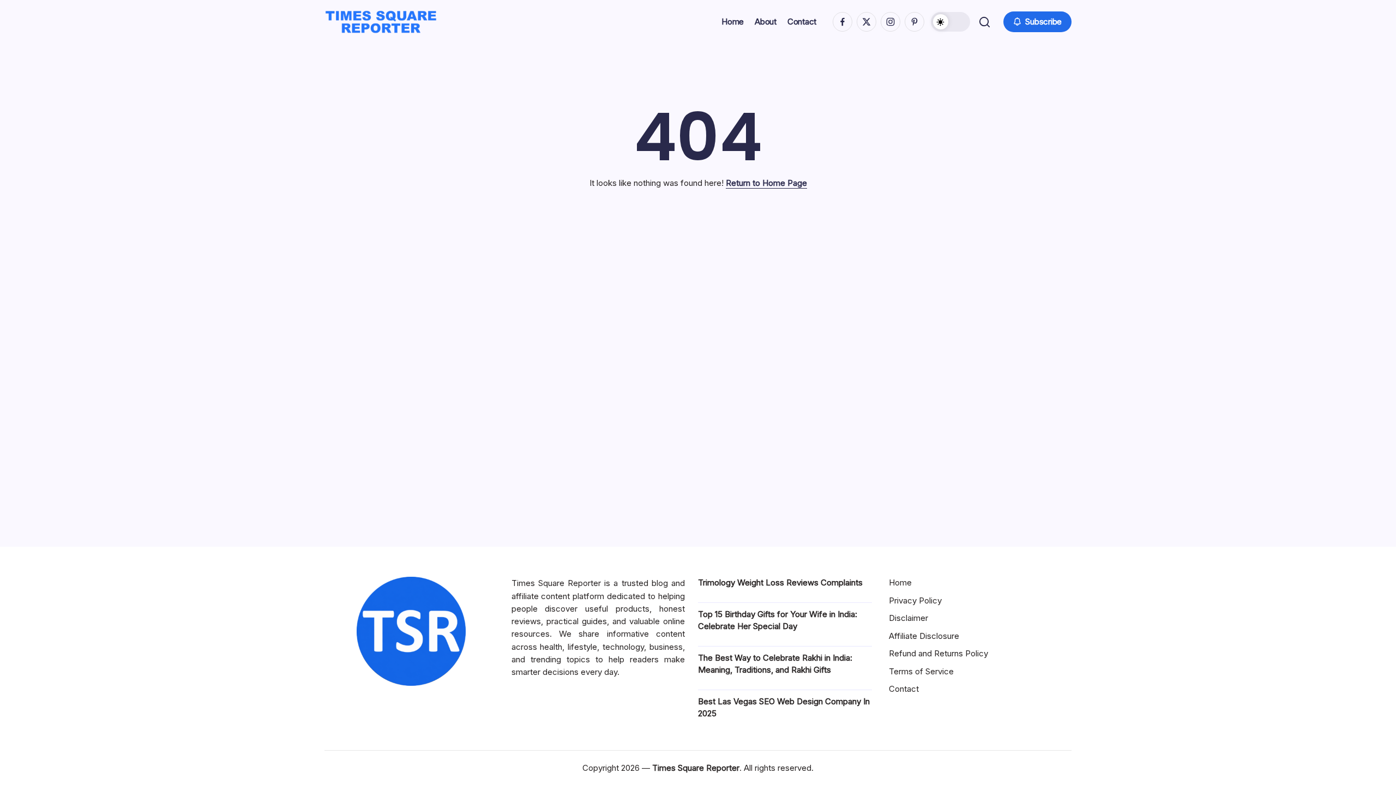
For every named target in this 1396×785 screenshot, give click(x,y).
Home (900, 582)
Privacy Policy (915, 600)
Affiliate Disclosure (924, 636)
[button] (950, 22)
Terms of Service (921, 671)
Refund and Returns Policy (938, 653)
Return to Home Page (766, 183)
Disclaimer (908, 618)
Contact (904, 689)
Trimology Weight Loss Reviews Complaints (780, 582)
